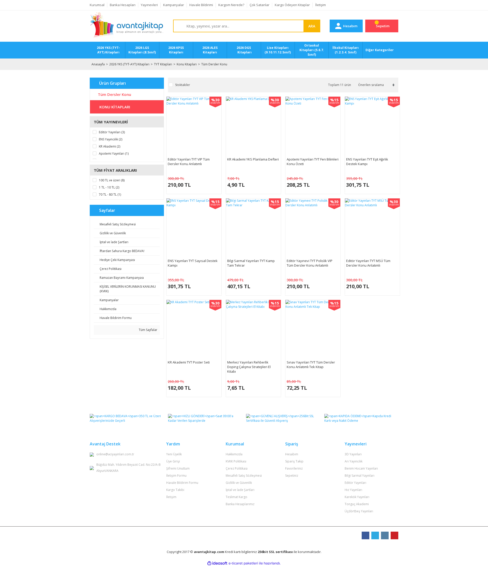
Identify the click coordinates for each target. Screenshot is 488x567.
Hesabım (291, 454)
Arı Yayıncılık (353, 461)
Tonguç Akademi (357, 504)
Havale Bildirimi (201, 5)
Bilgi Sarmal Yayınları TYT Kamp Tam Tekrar (251, 263)
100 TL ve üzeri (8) (112, 180)
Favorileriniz (294, 468)
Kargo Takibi (175, 490)
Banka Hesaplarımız (240, 504)
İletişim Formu (176, 475)
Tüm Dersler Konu (214, 64)
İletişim (320, 5)
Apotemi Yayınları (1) (114, 153)
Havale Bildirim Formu (182, 483)
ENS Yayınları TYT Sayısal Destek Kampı (193, 263)
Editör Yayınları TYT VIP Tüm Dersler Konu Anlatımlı (189, 161)
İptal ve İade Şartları (240, 490)
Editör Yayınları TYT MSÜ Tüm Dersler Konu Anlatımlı (368, 263)
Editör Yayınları (355, 483)
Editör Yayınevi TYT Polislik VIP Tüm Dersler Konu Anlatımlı (309, 263)
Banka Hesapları (122, 5)
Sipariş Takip (294, 461)
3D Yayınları (353, 454)
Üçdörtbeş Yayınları (359, 511)
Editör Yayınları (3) (112, 132)
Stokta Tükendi (194, 182)
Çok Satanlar (259, 5)
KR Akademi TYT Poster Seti (189, 362)
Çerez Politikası (237, 468)
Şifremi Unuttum (178, 468)
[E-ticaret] (243, 563)
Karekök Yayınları (357, 497)
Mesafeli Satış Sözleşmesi (244, 475)
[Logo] (126, 26)
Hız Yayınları (353, 490)
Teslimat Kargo (236, 497)
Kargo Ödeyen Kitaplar (292, 5)
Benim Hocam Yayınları (361, 468)
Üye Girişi (173, 461)
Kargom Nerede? (231, 5)
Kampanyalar (173, 5)
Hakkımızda (234, 454)
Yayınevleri (149, 5)
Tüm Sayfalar (147, 330)
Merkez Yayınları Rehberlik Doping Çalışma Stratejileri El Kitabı (249, 367)
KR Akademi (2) (109, 146)
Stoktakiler (182, 85)
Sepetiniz (291, 475)
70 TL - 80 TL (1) (110, 194)
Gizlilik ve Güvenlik (239, 483)
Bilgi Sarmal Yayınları (359, 475)
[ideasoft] (217, 563)
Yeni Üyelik (174, 454)
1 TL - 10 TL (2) (109, 187)
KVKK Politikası (236, 461)
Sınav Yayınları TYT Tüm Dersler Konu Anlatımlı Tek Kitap (311, 364)
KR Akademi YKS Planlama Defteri (253, 159)
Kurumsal (97, 5)
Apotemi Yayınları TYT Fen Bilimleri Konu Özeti (313, 161)
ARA (311, 26)
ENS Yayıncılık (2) (110, 139)
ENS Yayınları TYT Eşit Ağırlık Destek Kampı (367, 161)
